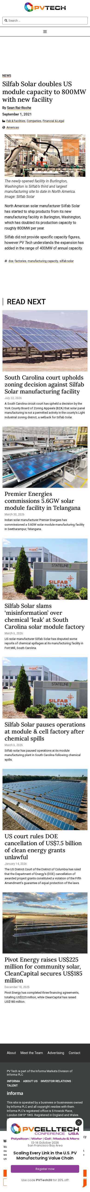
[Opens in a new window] (15, 1093)
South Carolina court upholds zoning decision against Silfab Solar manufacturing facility (44, 384)
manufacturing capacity (43, 261)
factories (20, 261)
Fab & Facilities (15, 121)
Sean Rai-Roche (19, 108)
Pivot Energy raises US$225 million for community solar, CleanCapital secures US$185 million (43, 970)
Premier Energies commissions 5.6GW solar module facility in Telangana (43, 500)
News (6, 75)
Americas (12, 127)
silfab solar (67, 261)
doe (11, 261)
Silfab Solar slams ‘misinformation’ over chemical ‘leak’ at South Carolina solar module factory (44, 616)
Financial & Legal (53, 121)
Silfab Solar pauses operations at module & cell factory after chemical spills (45, 731)
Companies (34, 121)
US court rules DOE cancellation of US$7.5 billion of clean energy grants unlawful (43, 846)
